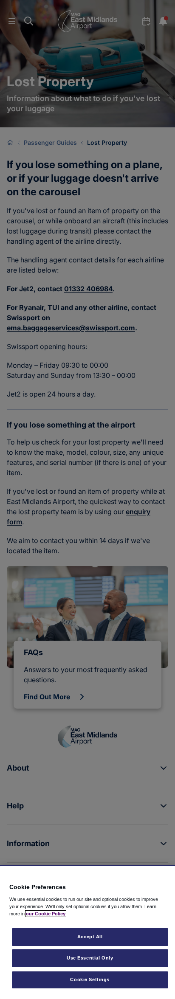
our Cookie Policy (45, 913)
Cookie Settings (90, 979)
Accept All (90, 936)
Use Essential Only (90, 957)
